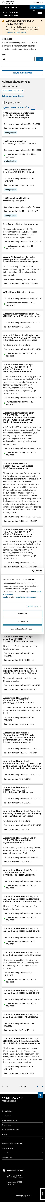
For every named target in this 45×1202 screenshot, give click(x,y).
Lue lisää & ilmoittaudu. (16, 32)
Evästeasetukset (7, 1157)
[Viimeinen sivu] (42, 1086)
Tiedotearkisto (6, 1116)
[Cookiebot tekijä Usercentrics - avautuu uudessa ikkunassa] (32, 571)
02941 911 (21, 1182)
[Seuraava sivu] (37, 1086)
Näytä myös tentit (13, 102)
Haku (4, 55)
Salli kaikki (22, 614)
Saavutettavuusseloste (9, 1153)
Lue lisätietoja (32, 606)
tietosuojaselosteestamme (24, 597)
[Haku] (34, 12)
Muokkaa (21, 621)
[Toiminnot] (33, 107)
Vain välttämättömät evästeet (22, 629)
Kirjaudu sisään (37, 7)
